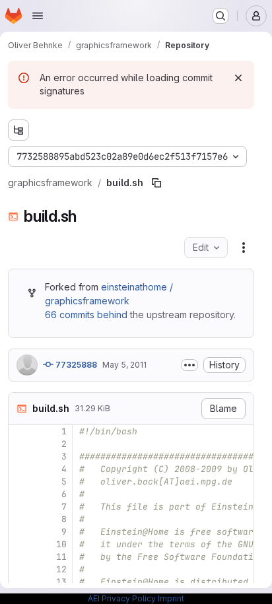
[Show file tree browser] (18, 130)
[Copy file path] (156, 182)
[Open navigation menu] (37, 15)
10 (61, 544)
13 (61, 581)
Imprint (171, 598)
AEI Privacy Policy (122, 598)
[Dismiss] (238, 78)
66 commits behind (86, 314)
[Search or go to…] (220, 16)
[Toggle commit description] (189, 365)
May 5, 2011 (124, 365)
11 (61, 556)
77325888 (75, 365)
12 (61, 569)
